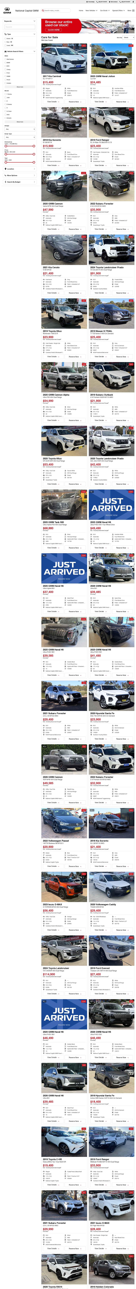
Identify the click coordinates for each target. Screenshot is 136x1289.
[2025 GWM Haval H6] (111, 504)
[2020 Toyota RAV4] (64, 1269)
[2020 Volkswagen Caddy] (111, 887)
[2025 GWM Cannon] (64, 186)
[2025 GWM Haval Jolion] (111, 58)
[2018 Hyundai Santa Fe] (111, 1078)
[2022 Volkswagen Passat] (64, 823)
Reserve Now (74, 102)
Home (81, 10)
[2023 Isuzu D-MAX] (64, 887)
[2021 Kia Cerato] (64, 250)
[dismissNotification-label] (132, 1267)
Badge (7, 126)
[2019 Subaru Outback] (111, 377)
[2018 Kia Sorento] (64, 122)
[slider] (6, 146)
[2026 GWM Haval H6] (111, 568)
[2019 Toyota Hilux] (64, 313)
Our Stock (103, 10)
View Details (52, 101)
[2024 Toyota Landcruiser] (64, 950)
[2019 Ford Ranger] (111, 122)
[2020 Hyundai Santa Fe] (111, 696)
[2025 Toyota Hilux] (64, 441)
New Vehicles (90, 10)
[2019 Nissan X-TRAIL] (111, 313)
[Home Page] (7, 10)
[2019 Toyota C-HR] (64, 1142)
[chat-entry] (129, 1280)
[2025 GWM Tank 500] (64, 504)
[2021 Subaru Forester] (64, 696)
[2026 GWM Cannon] (64, 759)
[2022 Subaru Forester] (111, 186)
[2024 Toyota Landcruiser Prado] (111, 250)
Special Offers (117, 10)
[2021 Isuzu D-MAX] (111, 1205)
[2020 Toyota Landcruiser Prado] (111, 441)
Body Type (8, 134)
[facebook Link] (133, 2)
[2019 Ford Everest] (111, 950)
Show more (20, 87)
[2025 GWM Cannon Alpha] (64, 377)
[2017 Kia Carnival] (64, 58)
